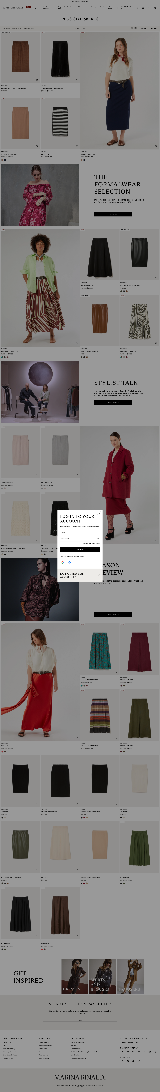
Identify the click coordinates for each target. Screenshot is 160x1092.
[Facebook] (69, 562)
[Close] (99, 513)
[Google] (62, 562)
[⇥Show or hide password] (97, 539)
